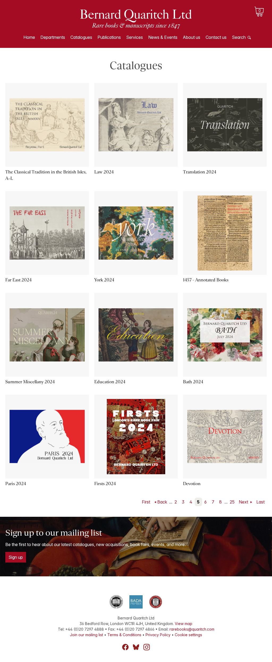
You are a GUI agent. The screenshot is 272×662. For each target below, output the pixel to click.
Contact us (216, 37)
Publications (109, 37)
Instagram (146, 647)
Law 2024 (104, 171)
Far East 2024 (18, 279)
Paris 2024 (15, 483)
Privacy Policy (158, 634)
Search (239, 37)
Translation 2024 (199, 171)
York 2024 (104, 279)
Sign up (15, 557)
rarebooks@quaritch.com (191, 629)
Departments (52, 37)
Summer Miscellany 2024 (30, 381)
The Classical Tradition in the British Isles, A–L (45, 175)
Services (134, 37)
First (146, 502)
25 (232, 502)
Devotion (192, 483)
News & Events (162, 37)
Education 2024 (109, 381)
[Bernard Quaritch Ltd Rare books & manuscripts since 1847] (136, 18)
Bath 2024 (193, 381)
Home (29, 37)
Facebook (125, 647)
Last (260, 502)
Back (162, 502)
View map (183, 623)
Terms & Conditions (124, 634)
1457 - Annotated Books (205, 279)
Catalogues (81, 37)
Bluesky (136, 647)
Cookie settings (188, 634)
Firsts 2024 (105, 483)
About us (191, 37)
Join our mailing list (86, 634)
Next (244, 502)
